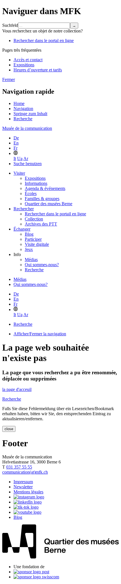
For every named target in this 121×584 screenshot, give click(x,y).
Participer (33, 239)
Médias (31, 259)
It (15, 158)
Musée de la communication (27, 128)
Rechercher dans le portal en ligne (44, 40)
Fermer (8, 79)
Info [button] (17, 254)
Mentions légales (28, 491)
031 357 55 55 (19, 467)
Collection (34, 218)
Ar (25, 158)
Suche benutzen (28, 163)
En (16, 143)
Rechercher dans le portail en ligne (55, 213)
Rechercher (24, 208)
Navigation (23, 108)
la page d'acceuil (17, 389)
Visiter (19, 173)
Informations (36, 183)
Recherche (23, 118)
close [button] (9, 429)
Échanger (22, 229)
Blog (29, 234)
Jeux (29, 249)
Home (19, 103)
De (16, 137)
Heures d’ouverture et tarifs (38, 69)
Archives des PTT (41, 224)
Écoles (31, 193)
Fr (15, 148)
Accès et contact (28, 59)
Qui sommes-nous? (42, 264)
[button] (16, 153)
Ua (20, 158)
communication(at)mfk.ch (25, 472)
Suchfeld (10, 25)
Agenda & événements (45, 188)
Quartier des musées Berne (48, 203)
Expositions (24, 64)
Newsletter (23, 486)
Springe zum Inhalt (30, 113)
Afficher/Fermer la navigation (40, 333)
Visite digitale (37, 244)
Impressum (23, 481)
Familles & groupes (42, 198)
